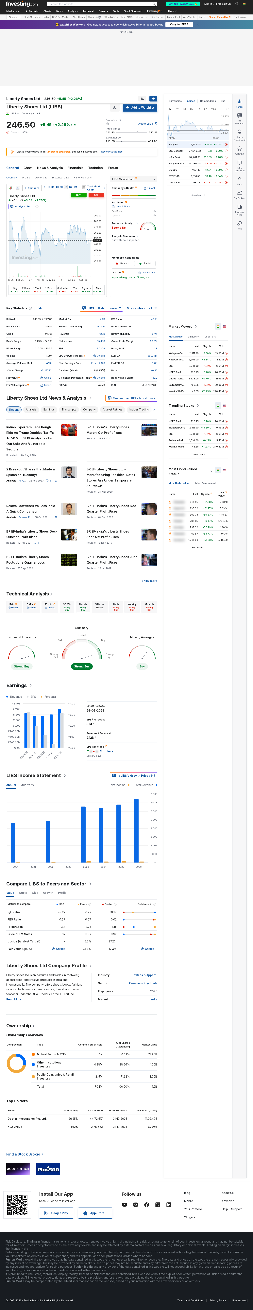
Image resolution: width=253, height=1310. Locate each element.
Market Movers (180, 326)
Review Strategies (112, 151)
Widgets (189, 1217)
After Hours (79, 17)
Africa (202, 17)
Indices (191, 101)
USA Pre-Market (60, 17)
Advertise (228, 1201)
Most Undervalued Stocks (183, 471)
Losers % (210, 336)
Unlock (60, 948)
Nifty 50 (173, 144)
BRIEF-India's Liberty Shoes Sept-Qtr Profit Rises (108, 534)
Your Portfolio (193, 1209)
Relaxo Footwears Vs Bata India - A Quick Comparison (31, 508)
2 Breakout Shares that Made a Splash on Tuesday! (30, 472)
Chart (28, 168)
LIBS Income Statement (33, 775)
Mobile (188, 1201)
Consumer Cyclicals (143, 983)
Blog (187, 1192)
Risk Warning (239, 1300)
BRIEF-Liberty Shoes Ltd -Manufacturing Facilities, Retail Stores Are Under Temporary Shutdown (111, 477)
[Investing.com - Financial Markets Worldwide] (22, 4)
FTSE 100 (174, 176)
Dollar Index (176, 182)
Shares (13, 17)
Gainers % (194, 336)
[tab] (13, 607)
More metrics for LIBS (142, 308)
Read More (14, 999)
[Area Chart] (18, 188)
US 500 (173, 169)
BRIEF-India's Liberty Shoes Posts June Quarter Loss (27, 559)
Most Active (176, 336)
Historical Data (60, 177)
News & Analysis (50, 168)
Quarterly (27, 785)
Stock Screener (133, 11)
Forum (113, 168)
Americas (141, 17)
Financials (75, 168)
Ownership (41, 177)
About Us (228, 1192)
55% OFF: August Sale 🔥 (183, 4)
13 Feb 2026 (98, 363)
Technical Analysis (27, 594)
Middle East (173, 17)
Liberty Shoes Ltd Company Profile (46, 965)
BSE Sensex (176, 150)
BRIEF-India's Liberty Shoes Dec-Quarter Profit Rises (112, 508)
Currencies (175, 101)
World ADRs (111, 17)
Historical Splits (83, 177)
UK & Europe (157, 17)
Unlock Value (145, 123)
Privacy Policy (218, 1300)
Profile (26, 177)
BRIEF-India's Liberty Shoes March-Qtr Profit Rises (108, 430)
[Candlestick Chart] (10, 188)
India (46, 17)
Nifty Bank (174, 157)
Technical (96, 168)
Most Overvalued (205, 483)
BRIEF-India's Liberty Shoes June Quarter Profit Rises (112, 559)
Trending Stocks (181, 406)
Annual (11, 785)
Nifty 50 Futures (178, 163)
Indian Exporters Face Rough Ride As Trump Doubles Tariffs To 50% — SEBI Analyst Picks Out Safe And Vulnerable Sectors (30, 438)
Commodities (208, 101)
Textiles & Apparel (144, 975)
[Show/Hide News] (84, 187)
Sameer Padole (28, 517)
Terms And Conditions (190, 1300)
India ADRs (127, 17)
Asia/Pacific (189, 17)
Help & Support (232, 1209)
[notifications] (237, 4)
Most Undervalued (179, 483)
